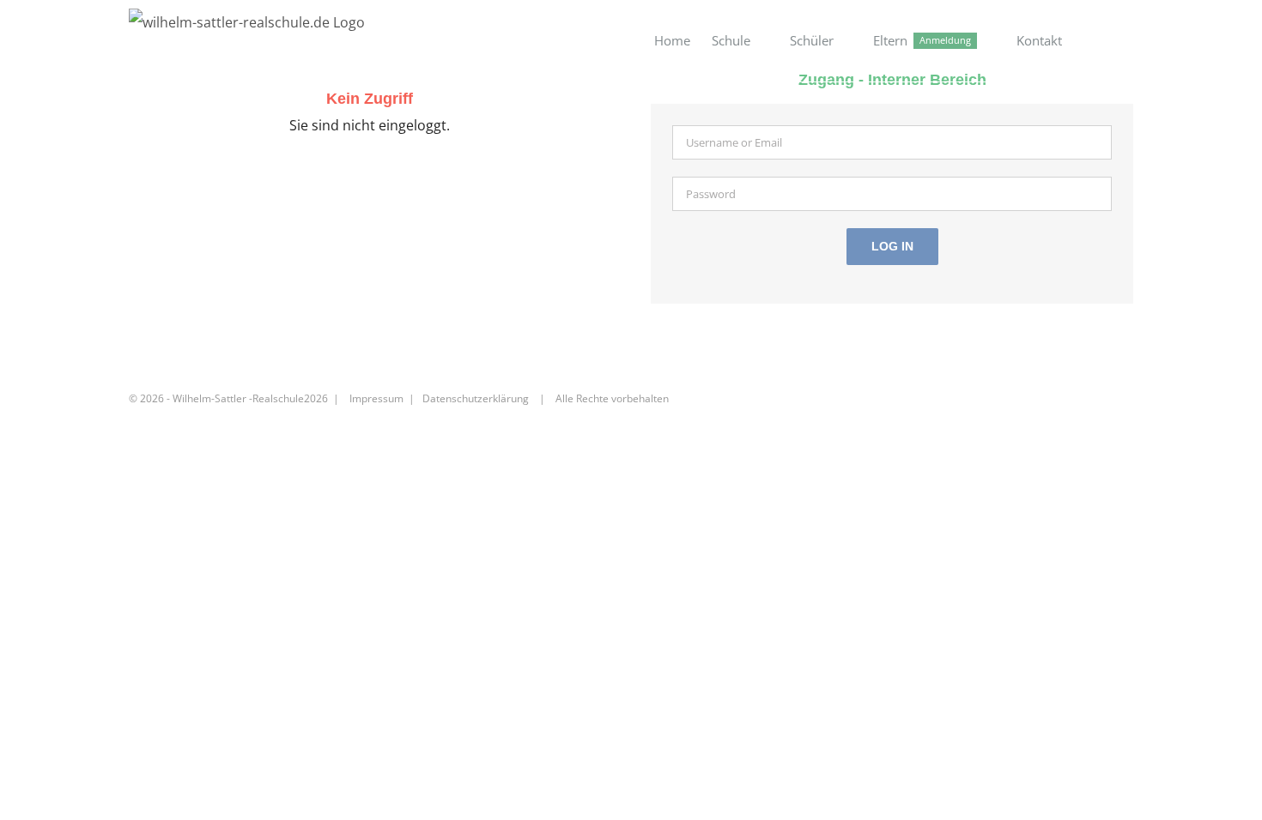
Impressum (376, 398)
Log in (892, 246)
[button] (1106, 40)
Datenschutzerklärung (475, 398)
